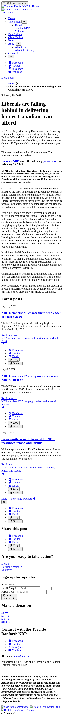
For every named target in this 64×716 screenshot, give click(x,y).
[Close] (4, 502)
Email (10, 588)
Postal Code (7, 591)
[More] (24, 22)
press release (50, 161)
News (11, 83)
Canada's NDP (10, 161)
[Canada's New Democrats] (16, 9)
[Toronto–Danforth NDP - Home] (20, 6)
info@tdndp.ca (21, 655)
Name (4, 584)
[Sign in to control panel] (15, 706)
